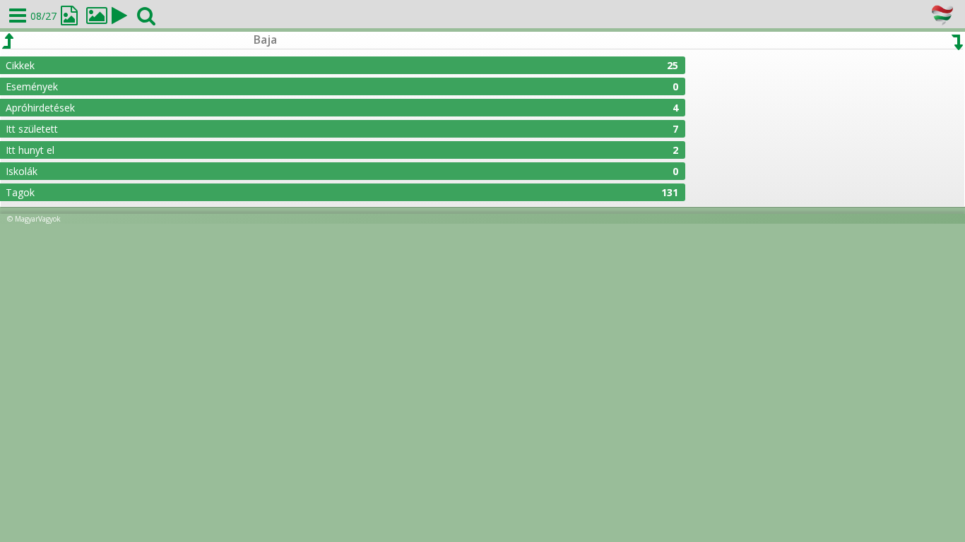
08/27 (43, 16)
